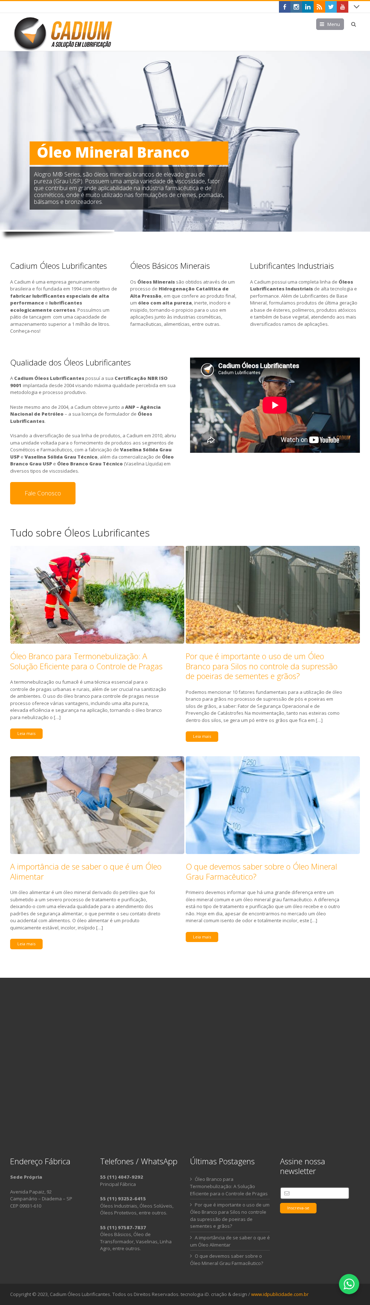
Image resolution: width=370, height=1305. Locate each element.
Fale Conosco (43, 493)
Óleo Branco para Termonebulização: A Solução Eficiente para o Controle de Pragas (86, 661)
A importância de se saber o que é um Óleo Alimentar (86, 871)
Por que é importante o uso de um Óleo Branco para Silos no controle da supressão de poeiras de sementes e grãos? (261, 666)
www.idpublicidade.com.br (280, 1294)
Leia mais (26, 733)
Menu (333, 24)
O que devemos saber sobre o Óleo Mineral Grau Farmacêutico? (261, 871)
